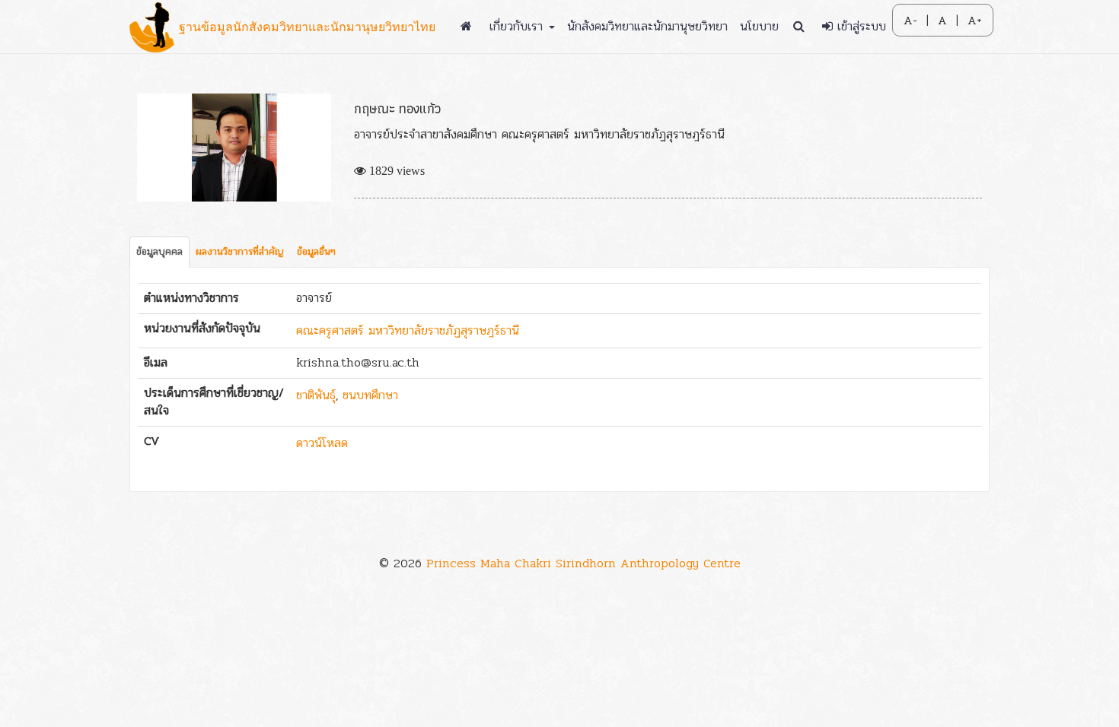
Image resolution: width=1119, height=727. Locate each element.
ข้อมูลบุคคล (159, 251)
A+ (975, 20)
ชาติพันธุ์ (316, 395)
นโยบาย (759, 26)
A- (910, 20)
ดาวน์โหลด (322, 442)
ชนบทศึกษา (370, 395)
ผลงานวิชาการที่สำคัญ (240, 251)
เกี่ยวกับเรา (518, 26)
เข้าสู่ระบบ (859, 26)
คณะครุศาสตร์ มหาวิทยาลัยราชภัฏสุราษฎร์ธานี (407, 330)
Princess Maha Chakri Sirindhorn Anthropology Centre (583, 563)
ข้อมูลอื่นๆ (316, 251)
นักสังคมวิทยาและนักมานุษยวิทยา (647, 26)
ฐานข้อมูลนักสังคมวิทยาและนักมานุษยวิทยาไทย (307, 26)
